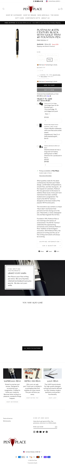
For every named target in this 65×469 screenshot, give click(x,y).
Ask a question (49, 245)
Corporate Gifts (32, 18)
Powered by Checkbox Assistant (43, 78)
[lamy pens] (52, 373)
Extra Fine (41, 60)
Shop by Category (14, 15)
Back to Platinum (34, 348)
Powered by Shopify (32, 463)
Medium (41, 55)
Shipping (39, 46)
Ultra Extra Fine (52, 55)
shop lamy (53, 397)
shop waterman (12, 401)
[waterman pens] (12, 373)
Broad (56, 60)
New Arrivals (43, 15)
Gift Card (19, 18)
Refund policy (7, 421)
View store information (45, 175)
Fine (49, 60)
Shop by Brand (29, 15)
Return (44, 76)
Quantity (41, 67)
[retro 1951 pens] (32, 373)
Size (39, 52)
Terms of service (7, 418)
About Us (45, 18)
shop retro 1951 (32, 397)
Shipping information (49, 241)
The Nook (55, 15)
